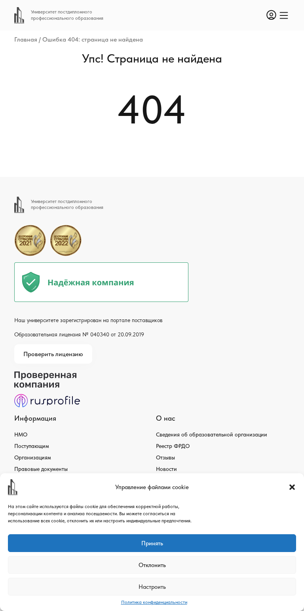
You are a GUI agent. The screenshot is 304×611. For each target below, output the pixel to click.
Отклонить (152, 565)
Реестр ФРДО (173, 446)
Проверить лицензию (53, 354)
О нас (165, 418)
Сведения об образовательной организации (211, 434)
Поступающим (31, 446)
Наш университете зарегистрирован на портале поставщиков (88, 320)
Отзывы (165, 457)
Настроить (152, 586)
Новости (166, 469)
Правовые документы (41, 469)
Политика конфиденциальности (154, 602)
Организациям (32, 457)
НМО (20, 434)
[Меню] (284, 15)
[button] (292, 487)
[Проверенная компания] (47, 375)
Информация (35, 418)
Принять (152, 543)
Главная (25, 39)
